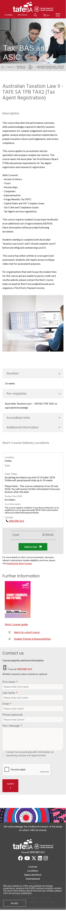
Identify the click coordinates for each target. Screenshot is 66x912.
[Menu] (58, 15)
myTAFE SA (22, 15)
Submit (10, 785)
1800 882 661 (16, 520)
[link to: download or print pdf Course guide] (18, 599)
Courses (10, 67)
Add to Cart (30, 546)
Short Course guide (16, 624)
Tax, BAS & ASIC (30, 67)
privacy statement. (22, 893)
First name (8, 682)
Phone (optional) (12, 714)
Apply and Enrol (32, 874)
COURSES (8, 15)
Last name (8, 693)
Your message (10, 725)
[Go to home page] (2, 67)
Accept (14, 903)
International (33, 878)
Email (5, 703)
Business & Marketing (21, 67)
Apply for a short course (27, 632)
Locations (32, 870)
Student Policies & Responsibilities (32, 638)
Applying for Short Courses (19, 563)
